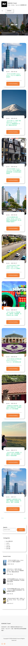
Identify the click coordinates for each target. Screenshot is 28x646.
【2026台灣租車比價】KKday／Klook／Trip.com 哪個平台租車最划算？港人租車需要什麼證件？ (13, 219)
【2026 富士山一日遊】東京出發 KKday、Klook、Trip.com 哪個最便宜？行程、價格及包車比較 (13, 123)
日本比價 (8, 548)
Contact (9, 10)
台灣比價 (8, 547)
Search (21, 529)
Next (25, 518)
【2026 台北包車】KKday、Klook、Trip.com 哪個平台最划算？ (13, 75)
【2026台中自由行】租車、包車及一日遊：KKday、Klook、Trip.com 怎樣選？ (13, 267)
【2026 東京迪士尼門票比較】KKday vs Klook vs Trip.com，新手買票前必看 (14, 360)
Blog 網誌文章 (9, 541)
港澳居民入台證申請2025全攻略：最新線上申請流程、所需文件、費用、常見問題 (13, 501)
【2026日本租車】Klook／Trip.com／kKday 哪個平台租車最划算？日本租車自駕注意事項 (13, 171)
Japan (7, 543)
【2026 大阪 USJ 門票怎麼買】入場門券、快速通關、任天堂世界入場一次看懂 (13, 313)
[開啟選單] (2, 11)
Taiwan (8, 545)
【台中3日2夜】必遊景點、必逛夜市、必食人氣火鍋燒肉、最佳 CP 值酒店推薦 (14, 454)
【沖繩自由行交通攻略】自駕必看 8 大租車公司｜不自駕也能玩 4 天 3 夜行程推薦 (13, 407)
